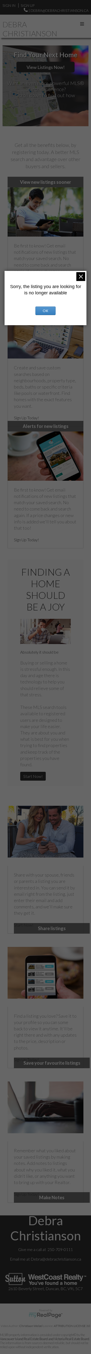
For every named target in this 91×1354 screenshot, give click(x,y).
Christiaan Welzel (30, 1326)
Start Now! (33, 776)
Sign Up (27, 5)
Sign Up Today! (26, 417)
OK (45, 311)
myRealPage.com (46, 1315)
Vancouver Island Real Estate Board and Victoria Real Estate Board (44, 1339)
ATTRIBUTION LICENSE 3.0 (72, 1326)
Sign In (9, 5)
